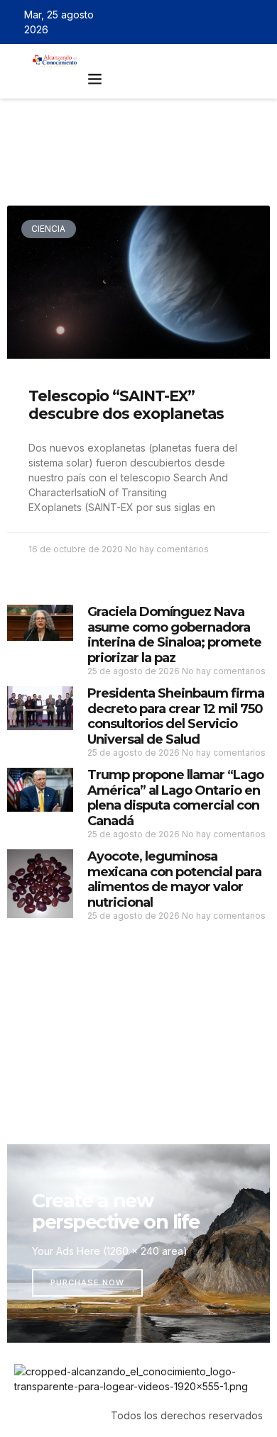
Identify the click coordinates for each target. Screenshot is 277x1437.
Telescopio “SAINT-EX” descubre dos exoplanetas (126, 405)
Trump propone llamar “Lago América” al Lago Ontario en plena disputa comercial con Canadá (175, 798)
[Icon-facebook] (196, 21)
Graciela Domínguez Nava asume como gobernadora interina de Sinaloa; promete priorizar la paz (174, 635)
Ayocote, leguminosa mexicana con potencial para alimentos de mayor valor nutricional (174, 879)
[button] (95, 78)
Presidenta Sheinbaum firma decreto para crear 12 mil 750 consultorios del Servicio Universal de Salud (175, 716)
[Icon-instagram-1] (237, 21)
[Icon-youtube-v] (257, 21)
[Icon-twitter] (216, 21)
